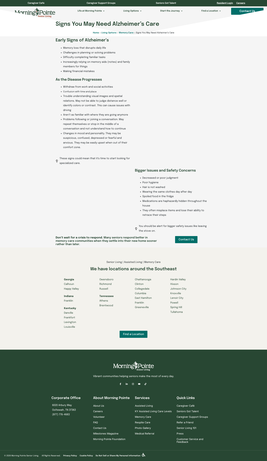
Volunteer (99, 416)
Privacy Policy (70, 456)
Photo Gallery (143, 428)
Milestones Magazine (105, 433)
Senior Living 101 (186, 428)
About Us (98, 405)
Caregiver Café (36, 3)
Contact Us (99, 428)
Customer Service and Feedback (190, 440)
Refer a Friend (185, 422)
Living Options (109, 33)
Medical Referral (144, 433)
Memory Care (126, 33)
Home (96, 33)
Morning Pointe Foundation (109, 439)
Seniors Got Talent (166, 3)
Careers (240, 3)
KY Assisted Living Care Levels (153, 411)
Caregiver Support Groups (101, 3)
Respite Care (142, 422)
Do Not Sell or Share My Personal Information (118, 456)
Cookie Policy (86, 456)
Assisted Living (144, 405)
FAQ (95, 422)
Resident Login (225, 3)
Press (180, 433)
